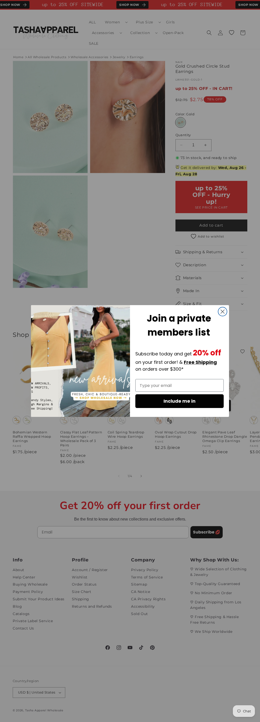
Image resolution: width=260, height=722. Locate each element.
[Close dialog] (222, 311)
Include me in (180, 401)
